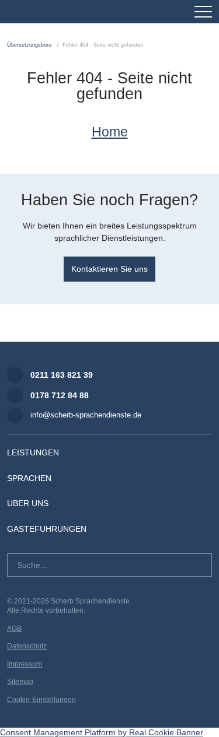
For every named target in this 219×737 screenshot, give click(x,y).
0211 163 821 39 (61, 375)
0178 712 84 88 (59, 395)
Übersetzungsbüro (29, 45)
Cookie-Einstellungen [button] (41, 700)
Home (110, 131)
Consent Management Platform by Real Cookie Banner (101, 732)
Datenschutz (27, 646)
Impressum (24, 664)
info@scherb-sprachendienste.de (85, 414)
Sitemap (20, 682)
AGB (14, 628)
